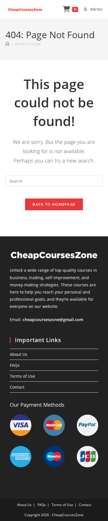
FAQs (15, 365)
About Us (18, 354)
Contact (17, 387)
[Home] (7, 44)
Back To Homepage (54, 204)
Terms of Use (22, 376)
